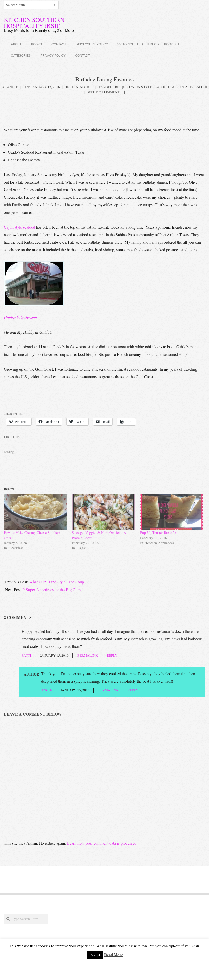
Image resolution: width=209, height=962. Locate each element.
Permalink (87, 655)
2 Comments (110, 92)
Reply (112, 655)
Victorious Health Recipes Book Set (148, 44)
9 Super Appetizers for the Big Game (52, 589)
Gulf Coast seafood (190, 87)
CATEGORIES (21, 55)
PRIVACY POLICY (53, 55)
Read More (113, 954)
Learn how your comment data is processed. (102, 843)
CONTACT (58, 44)
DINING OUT (82, 87)
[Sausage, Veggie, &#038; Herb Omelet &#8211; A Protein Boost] (103, 512)
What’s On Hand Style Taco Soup (56, 582)
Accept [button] (95, 955)
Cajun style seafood (149, 87)
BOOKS (36, 44)
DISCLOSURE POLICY (92, 44)
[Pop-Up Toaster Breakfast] (171, 512)
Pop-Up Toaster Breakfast (158, 532)
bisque (121, 87)
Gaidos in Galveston (20, 317)
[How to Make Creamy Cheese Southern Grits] (35, 512)
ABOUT (16, 44)
